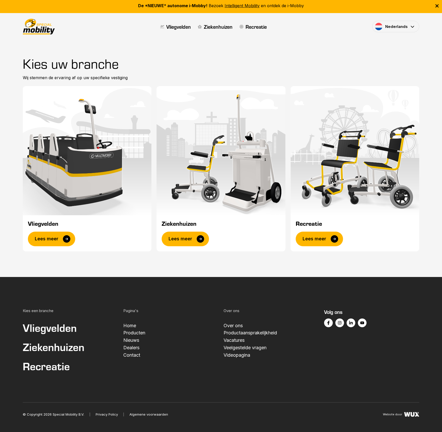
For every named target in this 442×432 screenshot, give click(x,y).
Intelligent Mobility (242, 5)
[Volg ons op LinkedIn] (351, 322)
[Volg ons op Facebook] (328, 322)
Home (129, 325)
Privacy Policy (107, 414)
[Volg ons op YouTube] (362, 322)
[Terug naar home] (39, 27)
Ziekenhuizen (218, 26)
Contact (131, 355)
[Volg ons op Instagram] (339, 322)
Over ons (233, 325)
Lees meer (46, 238)
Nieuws (131, 340)
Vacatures (234, 340)
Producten (134, 332)
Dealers (131, 347)
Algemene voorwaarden (148, 414)
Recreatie (256, 26)
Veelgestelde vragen (245, 347)
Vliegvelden (178, 26)
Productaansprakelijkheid (250, 332)
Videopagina (237, 355)
